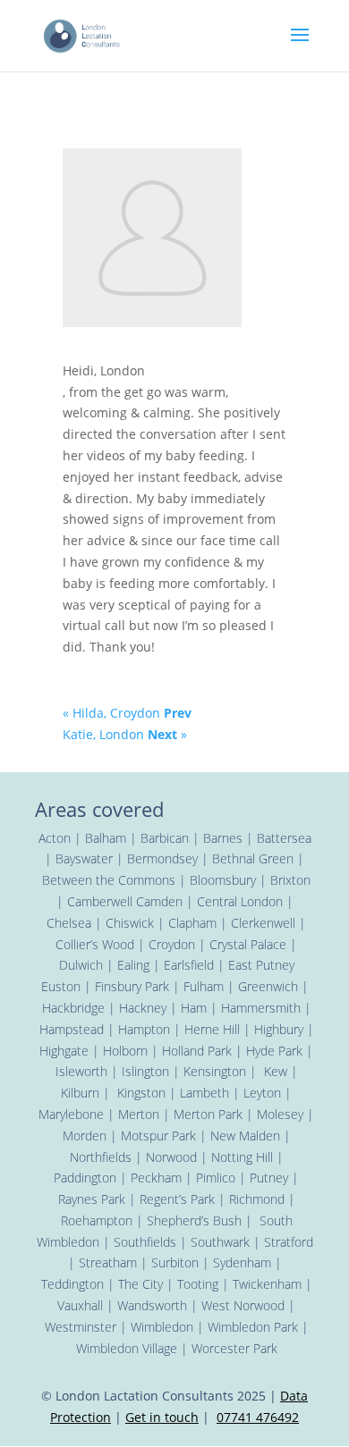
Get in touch (162, 1417)
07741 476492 (258, 1417)
